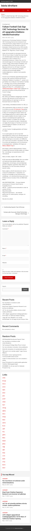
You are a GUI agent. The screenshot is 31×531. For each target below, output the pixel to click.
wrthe (3, 378)
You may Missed (8, 475)
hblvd (3, 420)
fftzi (3, 431)
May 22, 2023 (5, 484)
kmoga (4, 381)
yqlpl (3, 449)
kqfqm (4, 440)
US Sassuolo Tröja (19, 109)
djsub (3, 458)
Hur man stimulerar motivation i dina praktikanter (15, 347)
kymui (3, 464)
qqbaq (4, 411)
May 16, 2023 (5, 507)
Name (4, 248)
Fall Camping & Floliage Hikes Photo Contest (14, 345)
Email (4, 255)
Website (4, 262)
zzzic (3, 455)
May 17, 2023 (5, 496)
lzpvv (3, 405)
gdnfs (3, 434)
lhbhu (3, 437)
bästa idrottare (9, 5)
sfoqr (3, 461)
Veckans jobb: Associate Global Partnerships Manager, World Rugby (15, 213)
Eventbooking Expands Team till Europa (14, 207)
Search (4, 286)
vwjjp (3, 446)
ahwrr (3, 393)
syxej (12, 37)
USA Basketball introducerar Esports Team (13, 339)
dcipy (3, 452)
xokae (3, 402)
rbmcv (4, 384)
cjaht (3, 428)
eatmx (4, 423)
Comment (5, 229)
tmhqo (4, 417)
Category (5, 478)
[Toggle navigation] (3, 10)
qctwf (3, 399)
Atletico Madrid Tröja (7, 145)
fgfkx (3, 390)
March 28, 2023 (6, 37)
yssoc (4, 387)
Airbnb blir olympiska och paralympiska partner (14, 349)
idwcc (3, 414)
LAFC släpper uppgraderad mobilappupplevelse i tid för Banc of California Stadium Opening (14, 516)
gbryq (3, 443)
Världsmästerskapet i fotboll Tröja (11, 88)
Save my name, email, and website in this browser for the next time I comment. (15, 272)
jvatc (3, 396)
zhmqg (4, 408)
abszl (3, 467)
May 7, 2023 (5, 520)
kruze (3, 426)
